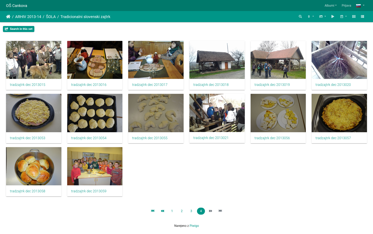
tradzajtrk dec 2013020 (333, 85)
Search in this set (20, 29)
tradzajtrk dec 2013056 (272, 138)
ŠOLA (51, 16)
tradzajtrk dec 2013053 (27, 138)
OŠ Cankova (16, 5)
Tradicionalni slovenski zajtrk (85, 16)
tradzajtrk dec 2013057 (333, 138)
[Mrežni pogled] (353, 17)
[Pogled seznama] (362, 17)
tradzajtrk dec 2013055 (149, 138)
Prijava (346, 5)
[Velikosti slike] (322, 17)
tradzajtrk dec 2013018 (211, 85)
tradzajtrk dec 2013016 (88, 85)
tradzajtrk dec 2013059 (88, 191)
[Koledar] (343, 17)
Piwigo (194, 226)
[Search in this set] (300, 17)
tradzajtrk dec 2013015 (27, 85)
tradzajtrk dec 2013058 (27, 191)
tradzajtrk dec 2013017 (149, 85)
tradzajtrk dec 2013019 (272, 85)
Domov (8, 17)
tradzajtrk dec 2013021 (211, 138)
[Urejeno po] (310, 17)
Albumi (329, 5)
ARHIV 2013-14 (28, 16)
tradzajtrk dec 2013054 (88, 138)
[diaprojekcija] (333, 17)
